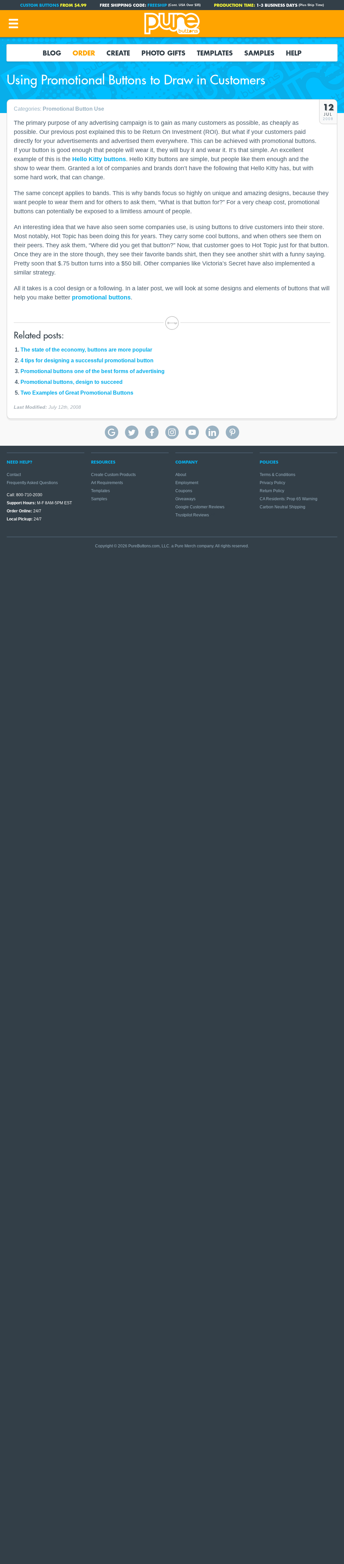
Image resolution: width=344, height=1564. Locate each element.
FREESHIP (157, 5)
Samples (259, 52)
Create (118, 52)
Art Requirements (107, 482)
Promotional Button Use (73, 109)
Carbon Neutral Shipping (282, 507)
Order (84, 52)
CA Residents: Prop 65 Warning (288, 499)
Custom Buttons (39, 5)
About (180, 474)
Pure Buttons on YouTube (192, 432)
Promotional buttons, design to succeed (71, 382)
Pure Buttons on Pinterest (232, 432)
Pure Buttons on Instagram (172, 432)
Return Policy (272, 490)
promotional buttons (101, 297)
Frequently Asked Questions (32, 482)
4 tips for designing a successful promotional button (87, 360)
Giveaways (185, 499)
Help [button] (294, 52)
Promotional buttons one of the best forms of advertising (92, 371)
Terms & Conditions (277, 474)
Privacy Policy (272, 482)
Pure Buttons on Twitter (131, 432)
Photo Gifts (163, 52)
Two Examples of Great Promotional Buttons (76, 393)
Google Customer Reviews (199, 507)
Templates (215, 52)
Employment (186, 482)
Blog (52, 52)
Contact (14, 474)
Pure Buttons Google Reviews (111, 432)
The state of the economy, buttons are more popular (86, 350)
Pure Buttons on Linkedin (212, 432)
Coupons (183, 490)
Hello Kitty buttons (99, 159)
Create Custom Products (113, 474)
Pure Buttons (172, 23)
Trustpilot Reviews (192, 515)
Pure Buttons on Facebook (152, 432)
